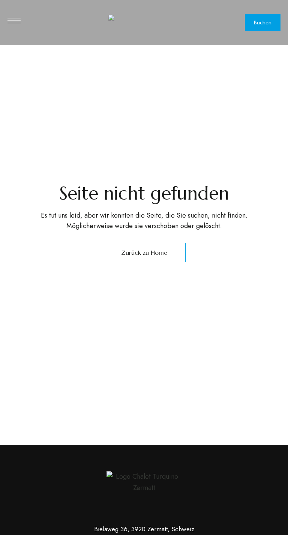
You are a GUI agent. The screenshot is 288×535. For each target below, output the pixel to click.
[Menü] (14, 20)
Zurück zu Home (144, 252)
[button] (262, 22)
